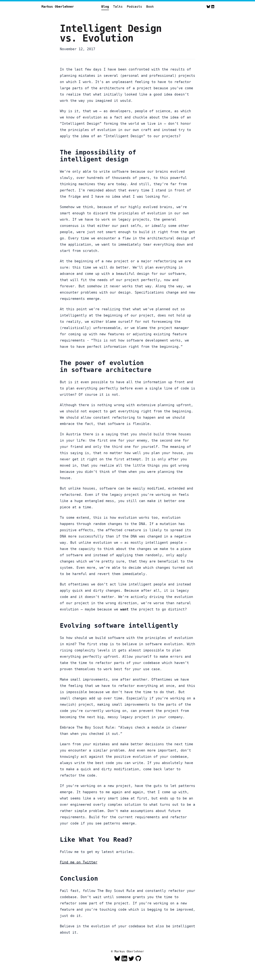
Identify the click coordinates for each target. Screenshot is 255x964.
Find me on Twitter (78, 862)
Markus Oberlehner (57, 6)
